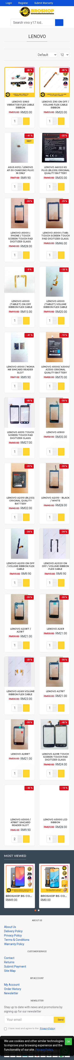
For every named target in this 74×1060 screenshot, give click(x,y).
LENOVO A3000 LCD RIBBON (55, 821)
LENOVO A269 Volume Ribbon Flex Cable (21, 693)
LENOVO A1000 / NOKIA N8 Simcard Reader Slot (20, 369)
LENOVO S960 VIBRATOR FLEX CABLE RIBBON (20, 104)
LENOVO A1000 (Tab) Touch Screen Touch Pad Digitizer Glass (55, 235)
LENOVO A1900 (55, 432)
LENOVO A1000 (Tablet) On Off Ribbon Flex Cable (20, 304)
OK (68, 1041)
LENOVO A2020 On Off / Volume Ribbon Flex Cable (55, 566)
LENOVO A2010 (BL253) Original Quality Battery (20, 500)
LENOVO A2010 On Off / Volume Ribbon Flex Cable (21, 566)
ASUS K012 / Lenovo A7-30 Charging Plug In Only (20, 170)
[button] (35, 910)
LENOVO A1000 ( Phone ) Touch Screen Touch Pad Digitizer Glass (20, 237)
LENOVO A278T (55, 691)
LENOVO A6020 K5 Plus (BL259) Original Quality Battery (55, 170)
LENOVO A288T (20, 754)
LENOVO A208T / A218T (20, 630)
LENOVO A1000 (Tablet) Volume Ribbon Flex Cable (55, 304)
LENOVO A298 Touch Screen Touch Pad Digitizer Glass (55, 757)
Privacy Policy (44, 1049)
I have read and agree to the (31, 1028)
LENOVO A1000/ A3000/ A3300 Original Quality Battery (55, 369)
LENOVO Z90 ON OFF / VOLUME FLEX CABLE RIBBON (55, 104)
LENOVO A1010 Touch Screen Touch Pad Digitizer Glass (20, 435)
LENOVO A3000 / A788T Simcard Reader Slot (20, 822)
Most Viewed (15, 856)
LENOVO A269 (55, 628)
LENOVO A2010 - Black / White (55, 499)
